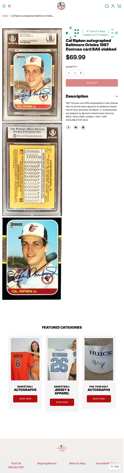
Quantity (71, 66)
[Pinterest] (83, 127)
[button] (6, 6)
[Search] (107, 6)
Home (5, 15)
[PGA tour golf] (99, 359)
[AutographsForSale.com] (61, 6)
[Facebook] (68, 127)
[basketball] (25, 359)
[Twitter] (75, 127)
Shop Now (25, 398)
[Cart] (119, 6)
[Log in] (113, 6)
